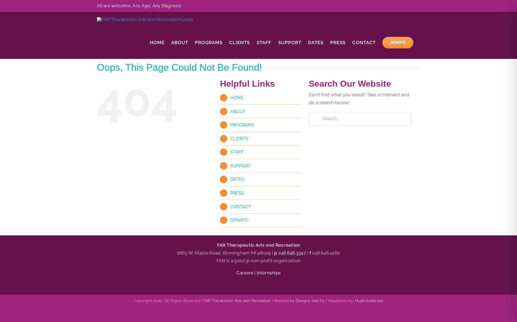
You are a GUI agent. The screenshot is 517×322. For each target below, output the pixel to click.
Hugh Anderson (369, 301)
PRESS (237, 193)
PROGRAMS (242, 125)
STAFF (236, 152)
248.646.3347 (292, 253)
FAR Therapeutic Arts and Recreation (237, 301)
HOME (236, 97)
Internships (269, 272)
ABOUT (238, 111)
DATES (237, 179)
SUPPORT (240, 165)
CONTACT (240, 206)
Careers (245, 272)
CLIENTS (239, 138)
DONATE (239, 220)
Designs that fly (310, 301)
